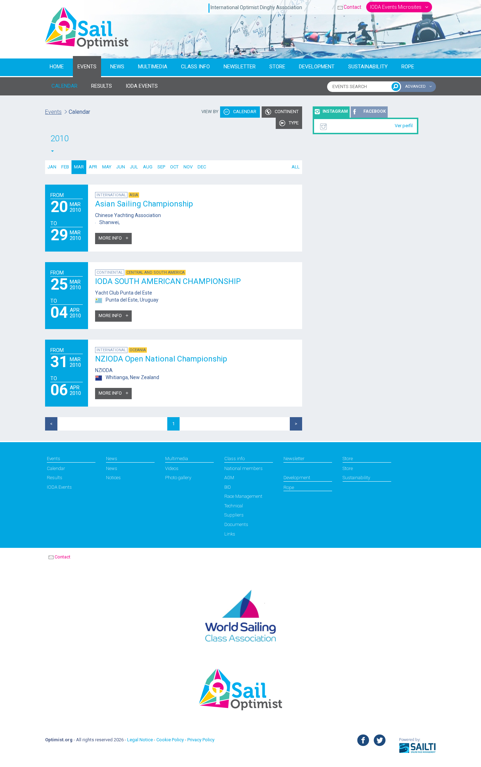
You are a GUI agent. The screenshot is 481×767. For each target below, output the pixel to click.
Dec (202, 166)
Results (54, 477)
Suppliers (234, 515)
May (106, 166)
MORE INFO (111, 238)
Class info (195, 66)
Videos (172, 468)
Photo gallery (178, 477)
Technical (233, 505)
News (117, 66)
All (296, 166)
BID (227, 487)
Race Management (243, 496)
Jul (134, 166)
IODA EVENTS (142, 86)
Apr (93, 166)
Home (57, 66)
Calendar (244, 111)
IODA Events (59, 487)
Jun (120, 166)
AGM (229, 477)
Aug (147, 166)
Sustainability (368, 66)
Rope (407, 66)
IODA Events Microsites (396, 7)
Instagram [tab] (335, 111)
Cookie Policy (170, 739)
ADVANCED (416, 86)
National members (243, 468)
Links (229, 534)
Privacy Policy (200, 739)
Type (293, 122)
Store (277, 66)
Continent (286, 111)
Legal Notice (140, 739)
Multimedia (152, 66)
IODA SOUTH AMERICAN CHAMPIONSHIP (168, 281)
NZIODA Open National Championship (161, 358)
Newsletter (240, 66)
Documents (236, 524)
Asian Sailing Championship (144, 203)
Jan (52, 166)
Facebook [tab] (374, 111)
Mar (79, 166)
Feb (65, 166)
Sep (161, 166)
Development (317, 66)
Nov (188, 166)
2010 (59, 138)
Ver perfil (404, 125)
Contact (352, 7)
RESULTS (101, 86)
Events (86, 66)
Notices (113, 477)
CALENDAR (64, 86)
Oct (174, 166)
